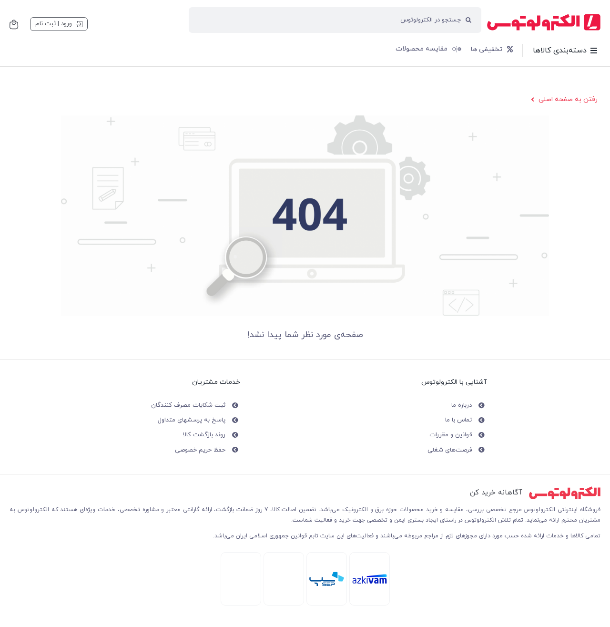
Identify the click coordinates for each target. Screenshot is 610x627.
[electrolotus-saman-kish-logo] (326, 574)
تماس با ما (458, 420)
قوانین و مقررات (450, 435)
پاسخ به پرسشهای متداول (191, 420)
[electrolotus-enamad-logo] (283, 560)
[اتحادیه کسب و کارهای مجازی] (241, 558)
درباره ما (461, 405)
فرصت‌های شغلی (449, 450)
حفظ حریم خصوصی (200, 450)
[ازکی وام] (369, 577)
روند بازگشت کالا (204, 435)
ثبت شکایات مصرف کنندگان (188, 405)
